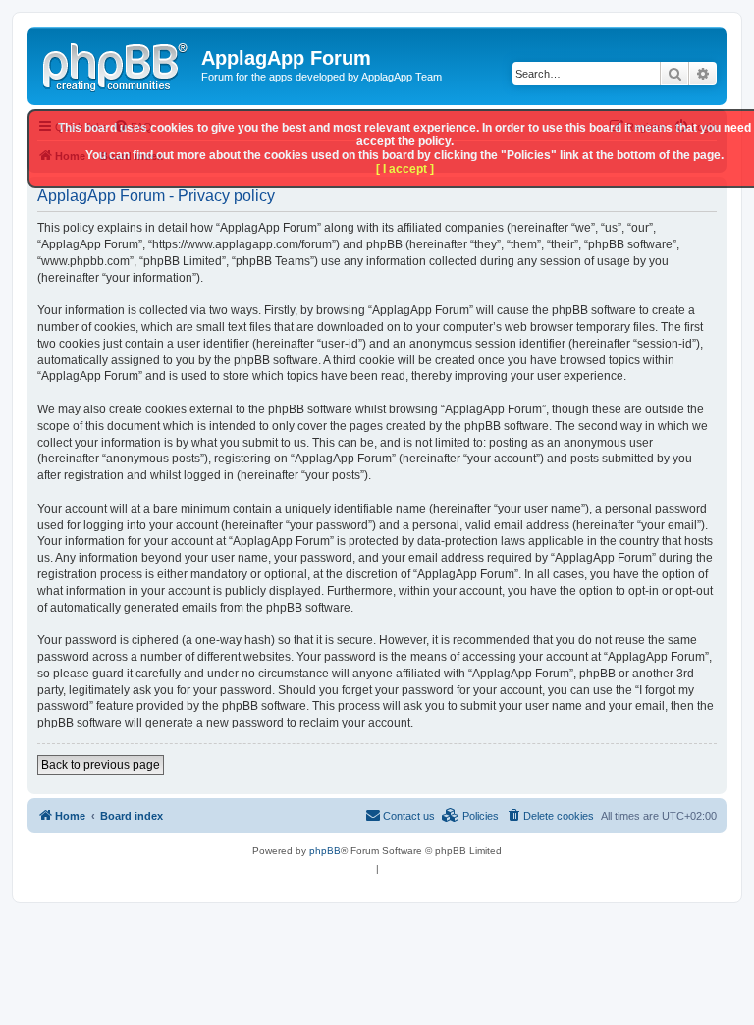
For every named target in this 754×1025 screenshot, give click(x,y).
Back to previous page (100, 765)
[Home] (116, 63)
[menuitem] (550, 816)
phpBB (325, 850)
